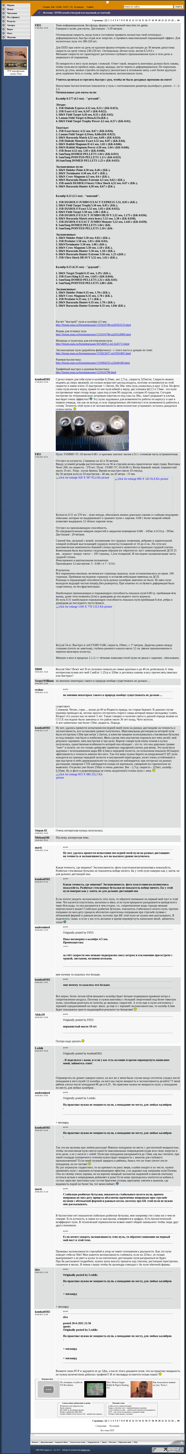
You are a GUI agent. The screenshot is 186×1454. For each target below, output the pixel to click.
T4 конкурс (79, 7)
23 (169, 20)
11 (130, 20)
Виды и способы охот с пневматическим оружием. (127, 1408)
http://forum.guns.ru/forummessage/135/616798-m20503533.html (93, 324)
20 (159, 20)
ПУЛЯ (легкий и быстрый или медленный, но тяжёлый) (82, 12)
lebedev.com (85, 1450)
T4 (71, 7)
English (90, 7)
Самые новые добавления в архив (76, 1403)
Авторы (11, 25)
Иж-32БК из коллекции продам (72, 1410)
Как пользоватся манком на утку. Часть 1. (164, 1383)
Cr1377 (65, 7)
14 (140, 20)
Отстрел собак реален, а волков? (120, 1414)
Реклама (112, 1442)
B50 (52, 7)
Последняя (114, 1426)
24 (172, 20)
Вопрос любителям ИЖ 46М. (71, 1412)
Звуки (104, 1442)
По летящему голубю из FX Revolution (71, 1383)
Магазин (11, 37)
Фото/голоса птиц (77, 1442)
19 (156, 20)
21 (162, 20)
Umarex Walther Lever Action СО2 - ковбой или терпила (81, 1414)
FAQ (135, 1442)
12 (133, 20)
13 (136, 20)
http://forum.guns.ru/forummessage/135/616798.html (86, 372)
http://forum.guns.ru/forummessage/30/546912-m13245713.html (92, 343)
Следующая (101, 1426)
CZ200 (58, 7)
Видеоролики (47, 1379)
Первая (10, 5)
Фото (9, 33)
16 (146, 20)
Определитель (93, 1442)
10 (127, 20)
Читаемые (12, 13)
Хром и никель (65, 1408)
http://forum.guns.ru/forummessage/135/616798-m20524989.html (93, 334)
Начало (35, 1442)
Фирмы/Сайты (61, 1442)
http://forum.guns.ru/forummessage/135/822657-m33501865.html (93, 353)
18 (153, 20)
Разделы (11, 21)
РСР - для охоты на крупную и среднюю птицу (126, 1412)
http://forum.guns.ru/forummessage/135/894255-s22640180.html (93, 362)
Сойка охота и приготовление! (120, 1406)
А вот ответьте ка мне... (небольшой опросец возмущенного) (131, 1410)
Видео (10, 29)
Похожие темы (118, 1403)
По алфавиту (13, 17)
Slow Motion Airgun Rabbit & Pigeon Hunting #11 (118, 1385)
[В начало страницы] (181, 1443)
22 (166, 20)
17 (149, 20)
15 (143, 20)
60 (178, 20)
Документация (47, 1442)
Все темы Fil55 (107, 1430)
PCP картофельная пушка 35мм (16, 72)
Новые (10, 9)
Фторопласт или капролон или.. (72, 1406)
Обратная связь (124, 1442)
